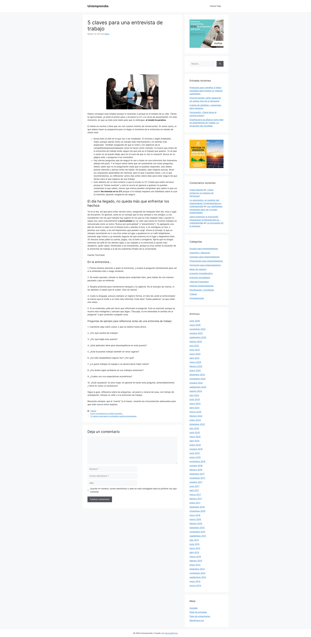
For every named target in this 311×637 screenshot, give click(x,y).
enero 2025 (195, 370)
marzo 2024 (195, 412)
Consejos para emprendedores (205, 257)
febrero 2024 (196, 416)
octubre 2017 (196, 482)
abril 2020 (194, 441)
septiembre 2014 (198, 577)
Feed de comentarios (200, 616)
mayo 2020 (195, 436)
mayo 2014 (195, 581)
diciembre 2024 (197, 374)
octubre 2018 (196, 465)
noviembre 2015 (197, 532)
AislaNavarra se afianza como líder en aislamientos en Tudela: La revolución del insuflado (207, 122)
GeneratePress (171, 633)
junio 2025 (195, 350)
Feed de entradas (198, 612)
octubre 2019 (196, 449)
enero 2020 (195, 445)
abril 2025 (194, 358)
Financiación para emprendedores (206, 261)
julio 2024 (194, 395)
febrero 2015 (196, 561)
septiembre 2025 (198, 337)
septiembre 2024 (198, 387)
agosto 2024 (196, 391)
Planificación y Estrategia (202, 290)
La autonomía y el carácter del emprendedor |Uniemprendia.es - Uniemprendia (206, 203)
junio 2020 (195, 432)
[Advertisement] (132, 56)
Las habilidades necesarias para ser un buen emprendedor (206, 209)
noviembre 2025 (197, 329)
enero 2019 (195, 457)
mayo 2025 (195, 354)
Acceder (194, 608)
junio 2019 (195, 453)
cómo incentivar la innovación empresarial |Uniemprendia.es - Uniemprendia (205, 220)
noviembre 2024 (198, 379)
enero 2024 (195, 420)
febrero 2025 (196, 366)
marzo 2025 (195, 362)
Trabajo (93, 411)
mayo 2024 (195, 403)
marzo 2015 (195, 556)
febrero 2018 (196, 470)
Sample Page (215, 6)
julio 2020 (194, 428)
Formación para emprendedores (205, 265)
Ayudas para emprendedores (204, 248)
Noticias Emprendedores (202, 286)
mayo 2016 (195, 515)
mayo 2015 (195, 548)
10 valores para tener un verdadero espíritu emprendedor (113, 416)
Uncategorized (197, 298)
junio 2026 (195, 321)
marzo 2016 (195, 519)
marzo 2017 (195, 494)
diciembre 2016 (197, 507)
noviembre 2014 (197, 573)
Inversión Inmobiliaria (200, 277)
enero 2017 (195, 503)
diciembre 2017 (197, 474)
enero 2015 (195, 565)
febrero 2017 (196, 498)
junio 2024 (195, 399)
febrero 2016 (196, 523)
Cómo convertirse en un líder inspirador (106, 413)
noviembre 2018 (197, 461)
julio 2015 (194, 540)
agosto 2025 (196, 341)
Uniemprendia (97, 6)
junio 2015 (194, 544)
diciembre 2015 (197, 527)
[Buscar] (220, 64)
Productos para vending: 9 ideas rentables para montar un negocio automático (206, 90)
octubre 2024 (196, 383)
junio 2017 (194, 486)
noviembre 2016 (197, 511)
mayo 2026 (195, 325)
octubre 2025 (196, 333)
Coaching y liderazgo (200, 253)
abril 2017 (194, 490)
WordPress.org (197, 620)
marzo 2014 (195, 585)
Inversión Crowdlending (201, 273)
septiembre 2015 (198, 536)
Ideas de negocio (198, 269)
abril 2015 (194, 552)
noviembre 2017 (197, 478)
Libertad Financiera (199, 281)
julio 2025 (194, 345)
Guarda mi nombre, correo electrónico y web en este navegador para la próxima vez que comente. (133, 490)
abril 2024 (194, 408)
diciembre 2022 (197, 424)
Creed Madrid (196, 190)
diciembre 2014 (197, 569)
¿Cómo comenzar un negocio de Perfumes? (202, 193)
